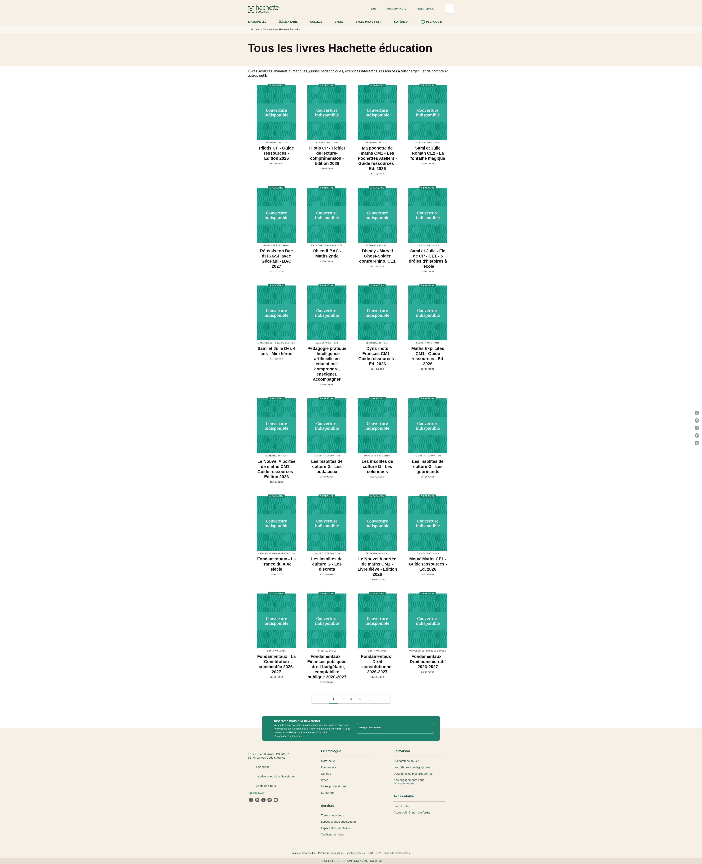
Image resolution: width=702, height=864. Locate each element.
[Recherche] (449, 8)
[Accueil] (263, 8)
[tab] (259, 21)
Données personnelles (303, 853)
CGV (378, 853)
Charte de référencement (397, 853)
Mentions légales (356, 853)
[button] (371, 8)
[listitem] (251, 800)
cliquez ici (295, 736)
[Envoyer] (429, 728)
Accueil (255, 29)
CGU (370, 853)
